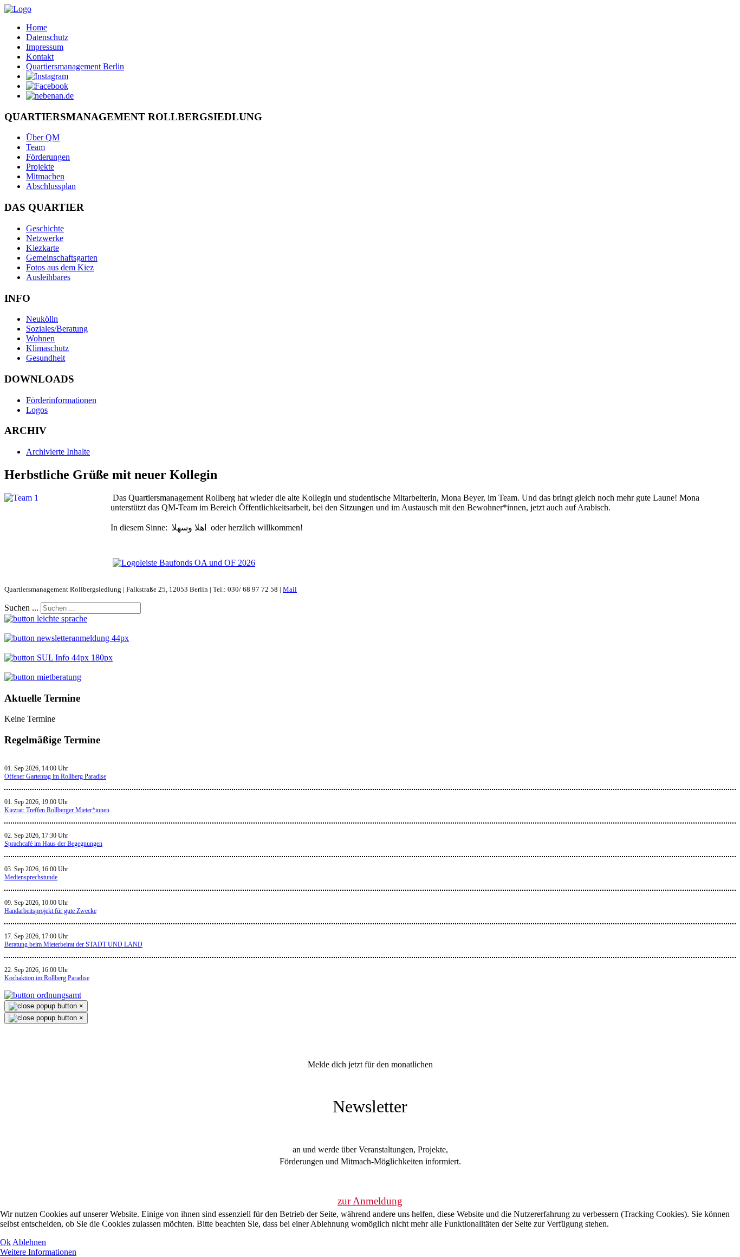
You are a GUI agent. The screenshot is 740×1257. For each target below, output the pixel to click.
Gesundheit (45, 357)
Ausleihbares (48, 277)
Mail (290, 589)
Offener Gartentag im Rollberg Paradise (55, 776)
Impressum (44, 46)
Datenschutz (47, 37)
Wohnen (40, 338)
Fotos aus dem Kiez (60, 267)
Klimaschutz (47, 348)
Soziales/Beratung (57, 328)
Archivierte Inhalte (58, 451)
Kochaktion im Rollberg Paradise (46, 978)
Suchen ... (21, 607)
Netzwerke (44, 238)
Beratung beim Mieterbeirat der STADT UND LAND (73, 944)
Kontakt (40, 56)
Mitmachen (45, 176)
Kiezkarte (42, 247)
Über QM (43, 137)
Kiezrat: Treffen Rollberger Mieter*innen (56, 810)
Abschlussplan (51, 186)
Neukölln (42, 318)
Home (36, 27)
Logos (37, 409)
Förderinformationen (61, 400)
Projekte (40, 166)
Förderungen (48, 156)
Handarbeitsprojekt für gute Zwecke (50, 911)
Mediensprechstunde (30, 877)
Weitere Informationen (38, 1251)
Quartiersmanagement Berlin (75, 66)
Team (35, 147)
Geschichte (45, 228)
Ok (5, 1242)
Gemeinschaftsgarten (62, 257)
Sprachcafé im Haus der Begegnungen (53, 843)
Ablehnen (29, 1242)
